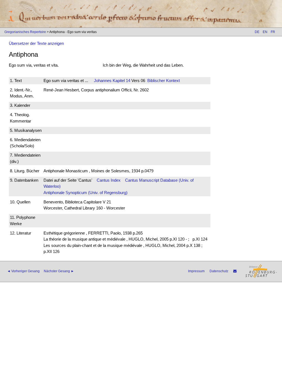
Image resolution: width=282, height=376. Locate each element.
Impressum (196, 271)
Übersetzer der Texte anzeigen (36, 43)
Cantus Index (109, 180)
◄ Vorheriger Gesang (23, 271)
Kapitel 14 (121, 80)
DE (257, 32)
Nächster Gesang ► (59, 271)
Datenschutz (219, 271)
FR (273, 32)
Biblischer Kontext (163, 80)
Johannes (103, 80)
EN (265, 32)
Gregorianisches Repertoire (25, 32)
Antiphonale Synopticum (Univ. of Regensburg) (86, 192)
